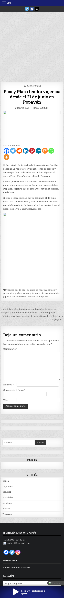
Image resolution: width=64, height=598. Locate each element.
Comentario (10, 349)
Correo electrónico (14, 390)
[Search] (37, 9)
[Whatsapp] (51, 151)
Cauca (5, 481)
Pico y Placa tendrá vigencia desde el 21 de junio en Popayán (32, 97)
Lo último (28, 85)
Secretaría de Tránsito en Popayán (30, 296)
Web (5, 400)
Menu (9, 3)
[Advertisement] (32, 46)
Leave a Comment (40, 107)
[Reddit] (19, 151)
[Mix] (45, 151)
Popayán (37, 85)
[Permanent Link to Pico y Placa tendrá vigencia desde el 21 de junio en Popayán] (32, 126)
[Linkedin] (26, 151)
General (6, 492)
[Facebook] (32, 9)
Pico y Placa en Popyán (22, 293)
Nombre (8, 384)
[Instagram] (18, 552)
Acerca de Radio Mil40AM (16, 567)
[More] (6, 157)
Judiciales (7, 497)
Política (6, 508)
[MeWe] (38, 151)
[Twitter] (27, 9)
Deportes (7, 486)
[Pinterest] (32, 151)
